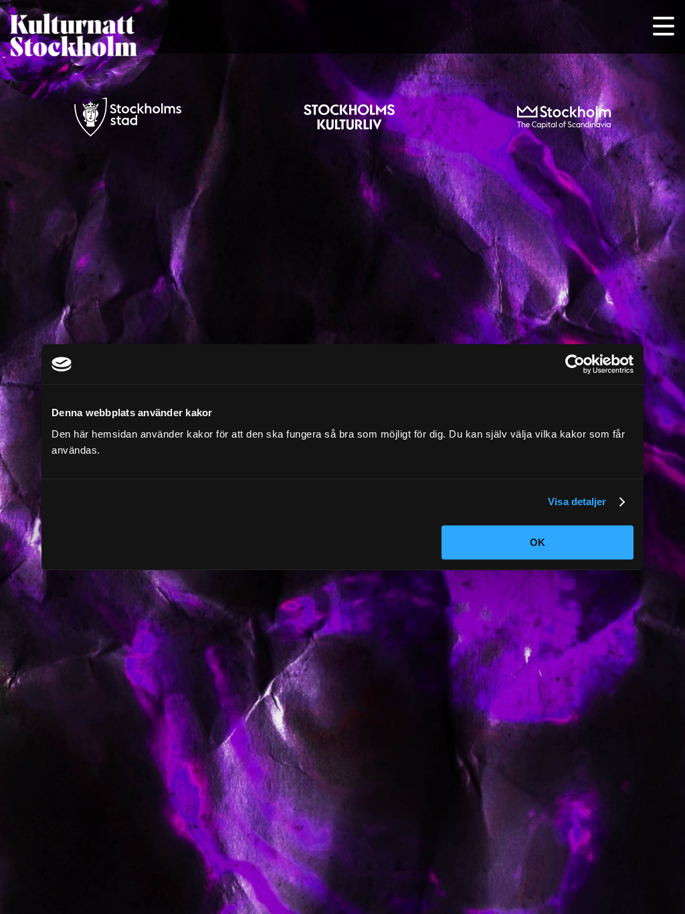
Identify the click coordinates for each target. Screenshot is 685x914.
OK (537, 542)
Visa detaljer (577, 501)
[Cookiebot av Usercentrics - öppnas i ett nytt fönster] (574, 364)
